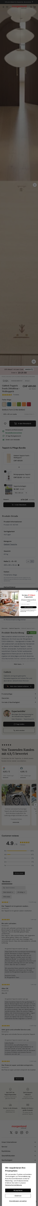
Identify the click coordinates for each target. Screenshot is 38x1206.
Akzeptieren (17, 1190)
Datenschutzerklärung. (13, 1185)
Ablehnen (17, 1196)
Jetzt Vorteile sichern (28, 607)
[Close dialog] (36, 591)
